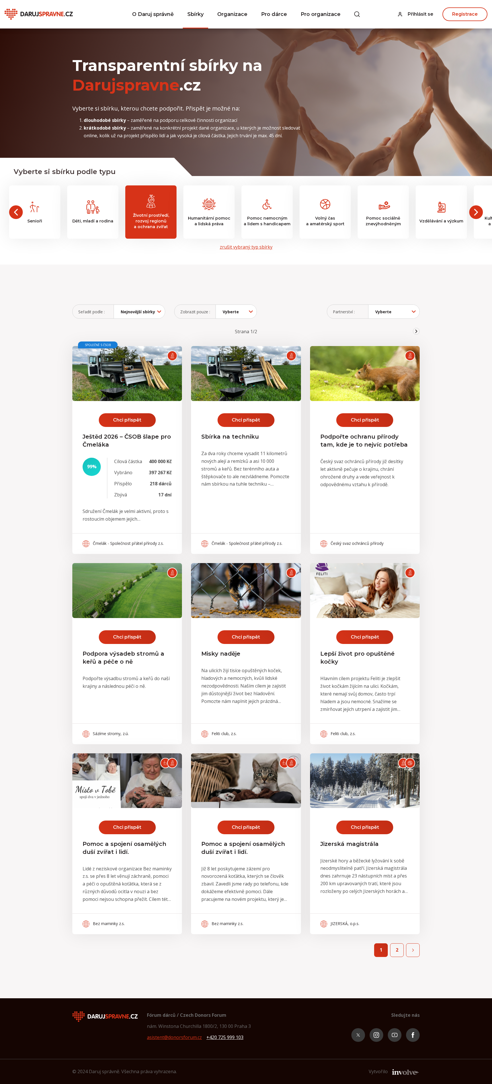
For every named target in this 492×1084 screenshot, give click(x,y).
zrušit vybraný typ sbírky (246, 247)
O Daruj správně (153, 14)
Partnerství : (344, 311)
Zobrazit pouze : (195, 311)
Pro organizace (321, 14)
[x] (358, 1035)
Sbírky (195, 14)
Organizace (232, 14)
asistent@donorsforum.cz (174, 1037)
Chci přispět (127, 420)
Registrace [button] (465, 14)
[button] (415, 14)
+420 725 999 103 (224, 1037)
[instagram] (376, 1035)
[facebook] (413, 1035)
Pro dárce (274, 14)
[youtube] (394, 1035)
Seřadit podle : (91, 311)
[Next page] (413, 950)
